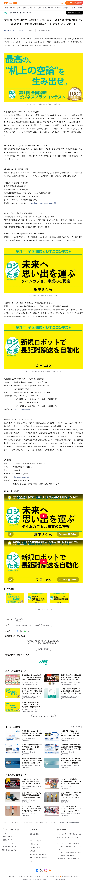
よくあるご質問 (35, 847)
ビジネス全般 (34, 625)
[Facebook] (16, 631)
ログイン (33, 837)
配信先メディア (7, 840)
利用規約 (38, 876)
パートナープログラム (25, 876)
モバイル (80, 8)
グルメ (19, 8)
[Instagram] (45, 870)
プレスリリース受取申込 (38, 854)
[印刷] (29, 631)
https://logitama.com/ (22, 409)
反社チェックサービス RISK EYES (68, 858)
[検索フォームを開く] (62, 2)
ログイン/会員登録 (75, 3)
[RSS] (50, 870)
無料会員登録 (34, 834)
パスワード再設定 (35, 841)
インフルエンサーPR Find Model (68, 843)
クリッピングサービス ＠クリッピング (70, 834)
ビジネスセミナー (21, 625)
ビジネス (66, 8)
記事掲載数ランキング (9, 847)
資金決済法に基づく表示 (70, 876)
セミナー (33, 861)
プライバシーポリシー (51, 876)
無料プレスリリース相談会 (38, 858)
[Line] (25, 631)
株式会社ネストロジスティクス (14, 30)
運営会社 (12, 876)
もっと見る (76, 727)
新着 (6, 8)
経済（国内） (46, 625)
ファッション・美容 (34, 8)
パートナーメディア (8, 843)
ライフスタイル (48, 8)
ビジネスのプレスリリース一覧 (21, 822)
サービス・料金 (7, 836)
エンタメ (12, 8)
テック (72, 8)
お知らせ (33, 851)
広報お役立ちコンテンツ (10, 850)
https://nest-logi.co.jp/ (21, 477)
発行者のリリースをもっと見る (43, 716)
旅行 (24, 8)
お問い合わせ (43, 649)
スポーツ (58, 8)
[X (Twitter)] (21, 631)
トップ (6, 822)
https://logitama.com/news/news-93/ (42, 203)
